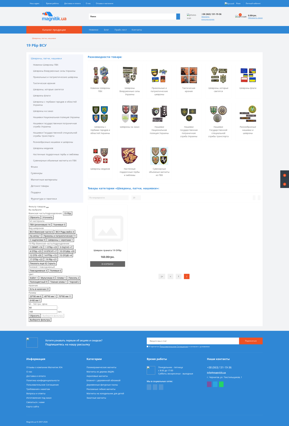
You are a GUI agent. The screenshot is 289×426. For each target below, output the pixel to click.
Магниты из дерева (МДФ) (100, 371)
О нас (88, 3)
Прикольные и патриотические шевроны (55, 77)
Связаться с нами (35, 402)
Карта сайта (32, 406)
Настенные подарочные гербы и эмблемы (56, 154)
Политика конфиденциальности (42, 380)
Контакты (137, 29)
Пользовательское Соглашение (174, 346)
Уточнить (48, 217)
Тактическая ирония (44, 83)
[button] (284, 183)
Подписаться (251, 341)
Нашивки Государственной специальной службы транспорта (55, 134)
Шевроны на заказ (43, 111)
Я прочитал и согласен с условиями (179, 346)
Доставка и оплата (72, 3)
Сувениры (36, 173)
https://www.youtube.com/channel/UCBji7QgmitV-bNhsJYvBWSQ (155, 387)
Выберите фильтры (53, 315)
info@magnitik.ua (216, 372)
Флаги (34, 166)
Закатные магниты (96, 397)
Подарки (36, 192)
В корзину (107, 264)
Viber (209, 384)
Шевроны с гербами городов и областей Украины (55, 103)
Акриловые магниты (97, 376)
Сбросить (35, 217)
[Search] (178, 17)
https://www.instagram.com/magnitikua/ (161, 387)
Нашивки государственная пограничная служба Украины (55, 125)
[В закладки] (124, 209)
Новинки (93, 29)
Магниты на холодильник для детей (105, 393)
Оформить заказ (255, 18)
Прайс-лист (121, 29)
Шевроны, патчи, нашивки (46, 58)
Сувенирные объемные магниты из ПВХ (54, 160)
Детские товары (40, 185)
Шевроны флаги (42, 95)
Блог (106, 29)
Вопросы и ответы (35, 393)
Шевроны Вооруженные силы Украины (54, 70)
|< (162, 276)
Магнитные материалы (44, 179)
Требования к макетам (38, 389)
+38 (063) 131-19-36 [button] (219, 367)
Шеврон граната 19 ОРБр (108, 250)
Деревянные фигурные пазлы (102, 384)
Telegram (215, 384)
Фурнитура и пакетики (44, 198)
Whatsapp (221, 384)
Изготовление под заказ (38, 397)
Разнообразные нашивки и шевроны (53, 142)
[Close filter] (47, 207)
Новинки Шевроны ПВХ (45, 64)
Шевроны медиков (43, 148)
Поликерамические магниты (101, 367)
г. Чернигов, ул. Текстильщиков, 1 (224, 377)
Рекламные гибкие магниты (101, 389)
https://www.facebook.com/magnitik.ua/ (149, 387)
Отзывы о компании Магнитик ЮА (44, 367)
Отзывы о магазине (104, 3)
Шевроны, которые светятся (48, 89)
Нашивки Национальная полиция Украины (56, 117)
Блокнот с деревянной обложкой (103, 380)
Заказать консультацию (207, 18)
